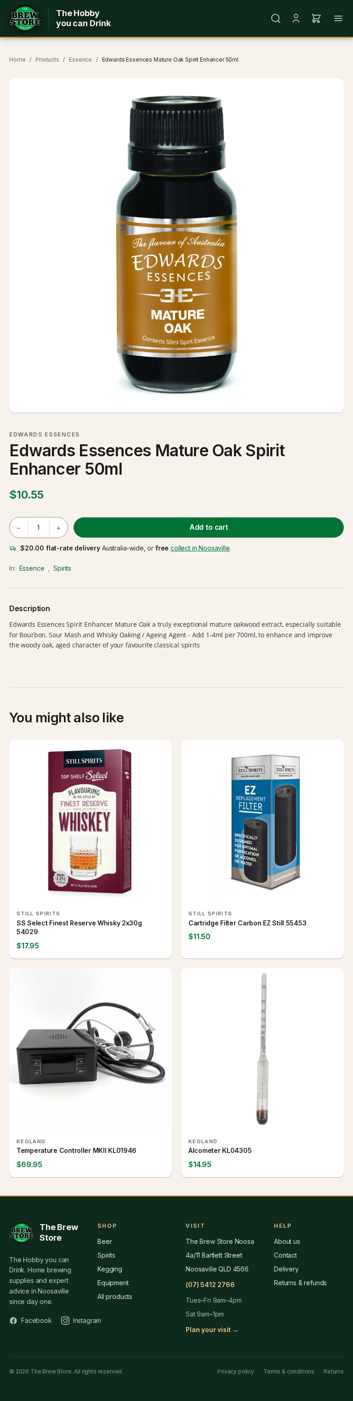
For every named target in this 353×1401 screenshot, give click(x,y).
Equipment (113, 1283)
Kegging (109, 1269)
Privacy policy (235, 1371)
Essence (80, 59)
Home (17, 59)
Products (47, 59)
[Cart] (316, 18)
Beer (104, 1241)
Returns (334, 1371)
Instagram (87, 1320)
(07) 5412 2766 (210, 1284)
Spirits (62, 568)
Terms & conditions (288, 1371)
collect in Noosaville (200, 548)
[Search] (275, 18)
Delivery (286, 1269)
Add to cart (208, 527)
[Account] (296, 18)
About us (287, 1241)
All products (114, 1296)
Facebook (36, 1320)
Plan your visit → (212, 1329)
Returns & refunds (300, 1283)
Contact (285, 1255)
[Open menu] (338, 18)
